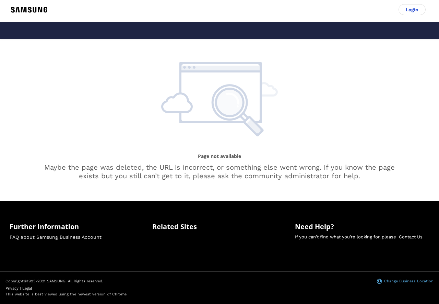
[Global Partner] (29, 9)
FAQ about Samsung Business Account (56, 237)
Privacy (12, 288)
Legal (27, 288)
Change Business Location (409, 281)
